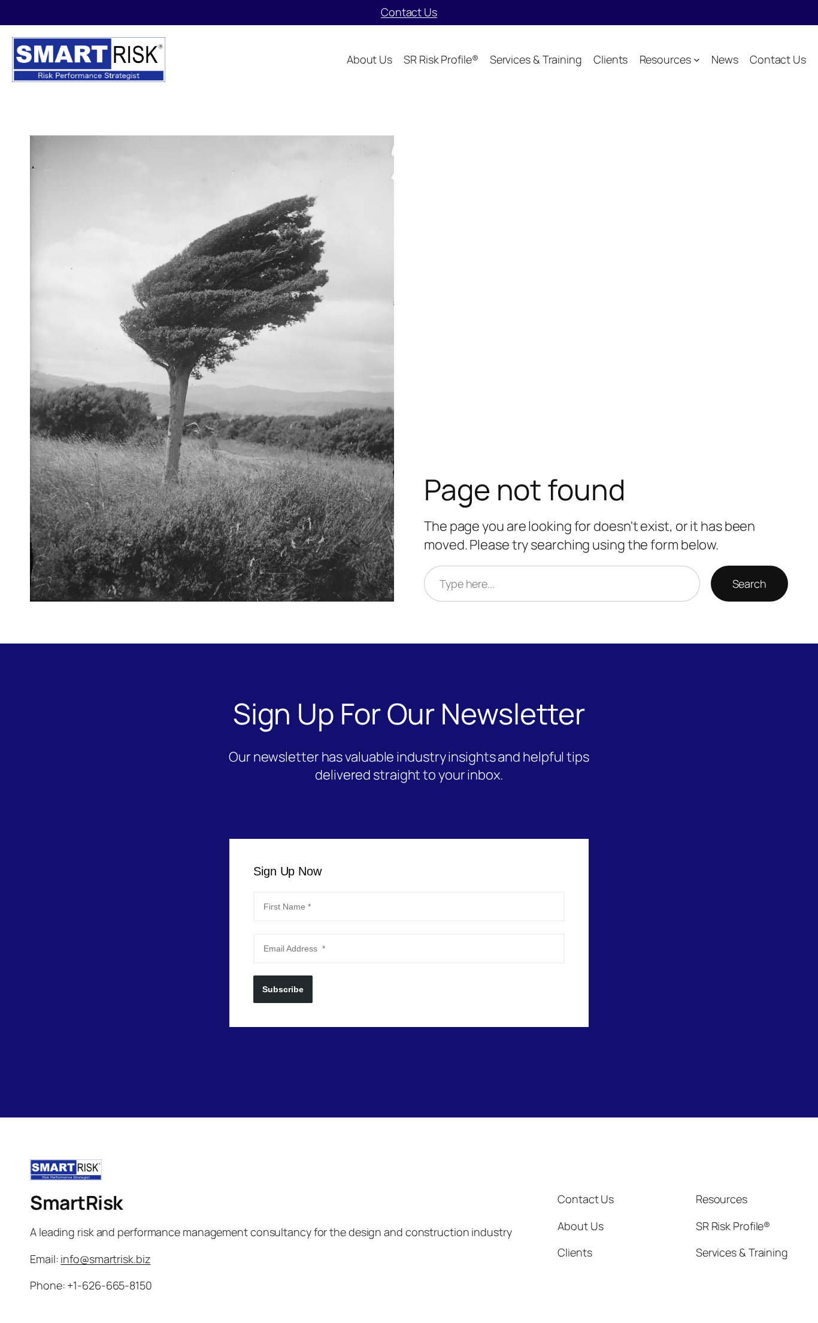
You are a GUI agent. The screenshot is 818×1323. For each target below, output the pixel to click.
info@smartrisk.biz (105, 1259)
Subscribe (283, 989)
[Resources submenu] (696, 59)
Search (749, 583)
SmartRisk (76, 1202)
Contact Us (409, 12)
